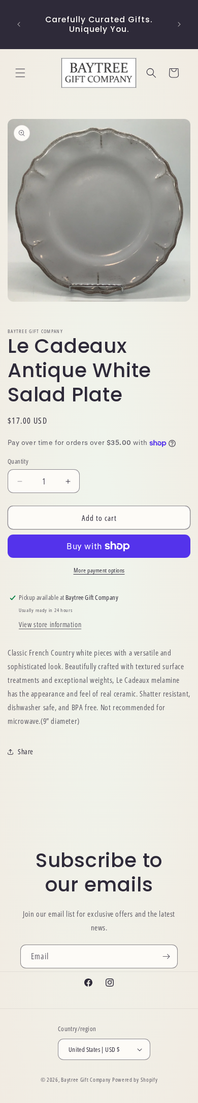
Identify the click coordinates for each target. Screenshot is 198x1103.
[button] (20, 73)
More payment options (99, 570)
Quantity (18, 461)
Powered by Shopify (135, 1079)
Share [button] (26, 751)
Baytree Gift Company (86, 1079)
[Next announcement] (179, 24)
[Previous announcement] (19, 24)
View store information (50, 624)
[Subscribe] (166, 956)
